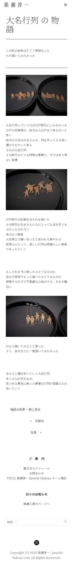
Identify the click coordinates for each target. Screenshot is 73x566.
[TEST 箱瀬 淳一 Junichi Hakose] (16, 5)
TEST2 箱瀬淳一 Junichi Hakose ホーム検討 (37, 478)
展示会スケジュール (36, 468)
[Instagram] (36, 542)
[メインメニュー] (65, 4)
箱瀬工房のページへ (36, 504)
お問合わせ (36, 473)
